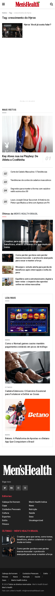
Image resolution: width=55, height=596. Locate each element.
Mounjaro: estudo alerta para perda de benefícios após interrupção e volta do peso (34, 270)
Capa (4, 505)
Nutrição (33, 509)
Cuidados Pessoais (11, 509)
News (7, 340)
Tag (10, 13)
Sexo (31, 517)
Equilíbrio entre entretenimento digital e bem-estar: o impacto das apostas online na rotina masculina (34, 282)
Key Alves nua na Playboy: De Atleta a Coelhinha (20, 157)
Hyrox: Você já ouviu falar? (37, 24)
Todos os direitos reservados (19, 584)
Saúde (32, 513)
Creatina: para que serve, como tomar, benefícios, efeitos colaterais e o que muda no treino (27, 244)
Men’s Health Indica (19, 580)
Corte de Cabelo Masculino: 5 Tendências (29, 172)
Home (4, 13)
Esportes (6, 517)
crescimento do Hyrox (22, 13)
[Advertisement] (27, 70)
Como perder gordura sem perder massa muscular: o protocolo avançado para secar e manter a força (34, 258)
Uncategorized (36, 520)
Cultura (5, 513)
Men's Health (7, 587)
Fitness (7, 25)
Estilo (4, 520)
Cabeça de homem (11, 502)
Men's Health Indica (38, 502)
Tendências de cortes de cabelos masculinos (31, 180)
